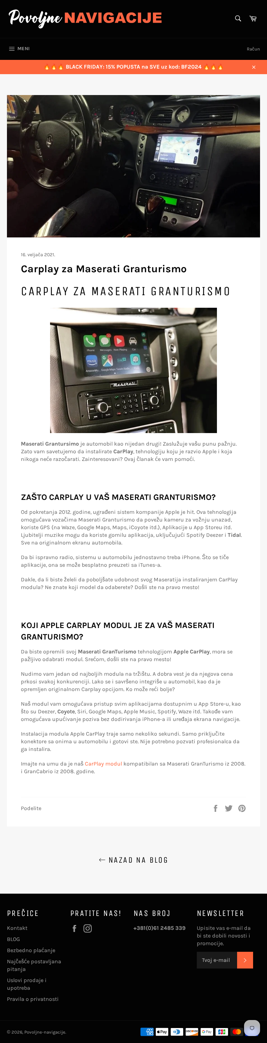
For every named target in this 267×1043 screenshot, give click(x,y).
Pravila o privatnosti (33, 999)
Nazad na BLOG (137, 860)
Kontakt (17, 928)
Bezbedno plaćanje (31, 950)
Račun (253, 49)
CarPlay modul (103, 763)
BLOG (13, 939)
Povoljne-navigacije (44, 1032)
